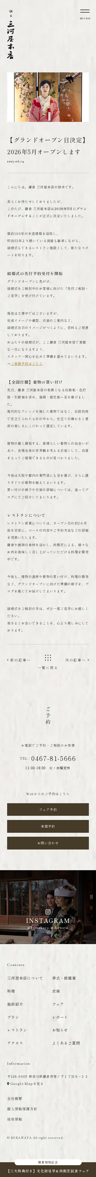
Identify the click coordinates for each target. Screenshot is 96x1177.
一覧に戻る (48, 667)
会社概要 (14, 1098)
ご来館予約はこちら (27, 363)
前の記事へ (20, 659)
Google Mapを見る (26, 1083)
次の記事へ (75, 659)
